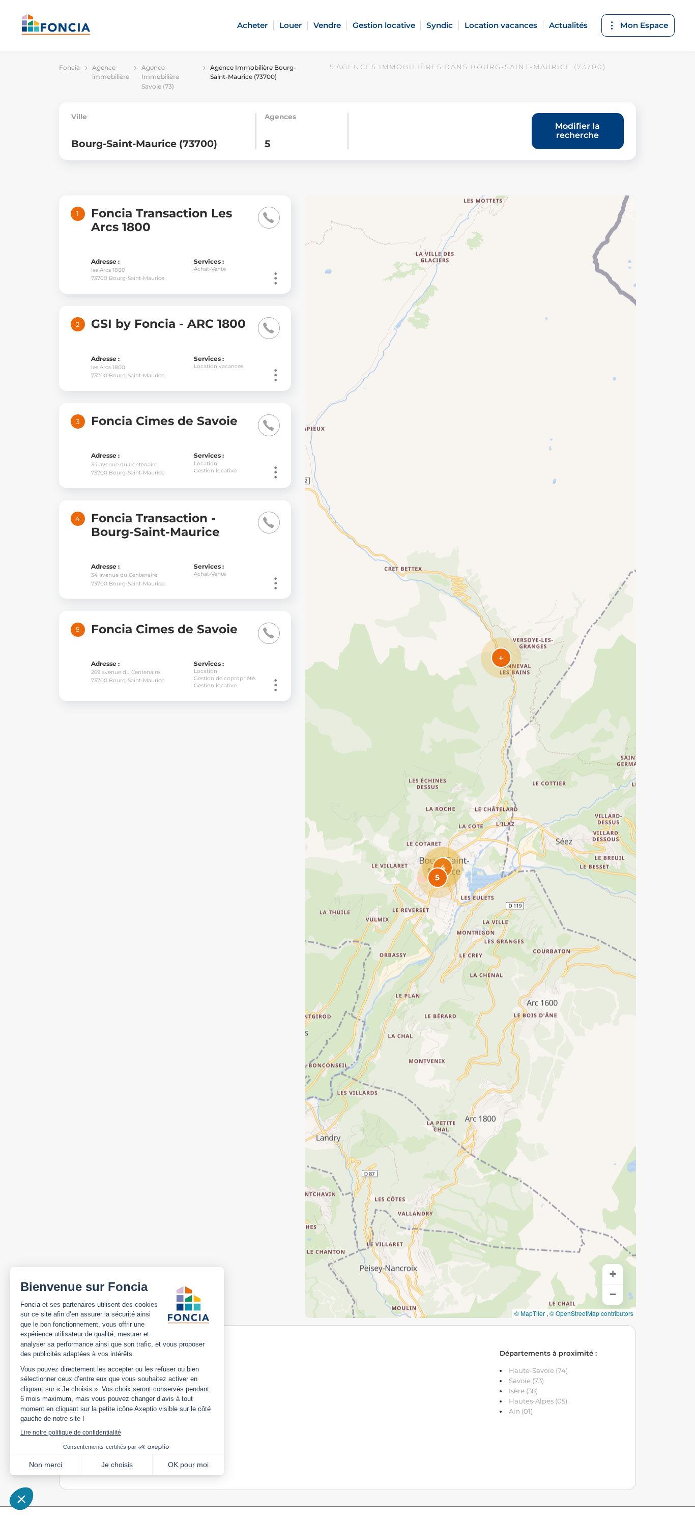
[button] (443, 867)
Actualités (568, 25)
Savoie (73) (526, 1381)
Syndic (439, 25)
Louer (290, 25)
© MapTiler (529, 1313)
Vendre (327, 25)
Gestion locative (384, 25)
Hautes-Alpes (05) (538, 1401)
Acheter (252, 25)
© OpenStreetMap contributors (591, 1313)
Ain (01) (521, 1411)
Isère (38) (523, 1391)
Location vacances (501, 25)
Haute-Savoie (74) (538, 1370)
